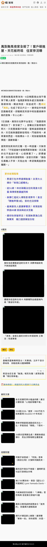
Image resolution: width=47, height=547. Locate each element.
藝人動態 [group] (34, 7)
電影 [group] (42, 7)
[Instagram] (34, 2)
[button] (38, 2)
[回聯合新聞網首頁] (3, 2)
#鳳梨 (4, 229)
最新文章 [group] (5, 7)
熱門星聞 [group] (26, 7)
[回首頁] (9, 2)
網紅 (43, 104)
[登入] (41, 2)
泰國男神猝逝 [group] (15, 7)
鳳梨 (5, 107)
